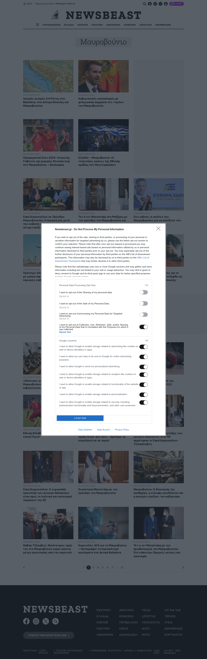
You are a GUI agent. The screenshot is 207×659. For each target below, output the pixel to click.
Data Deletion (85, 429)
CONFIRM (80, 418)
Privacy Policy (122, 429)
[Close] (159, 229)
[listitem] (103, 285)
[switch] (143, 292)
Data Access (103, 429)
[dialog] (103, 329)
